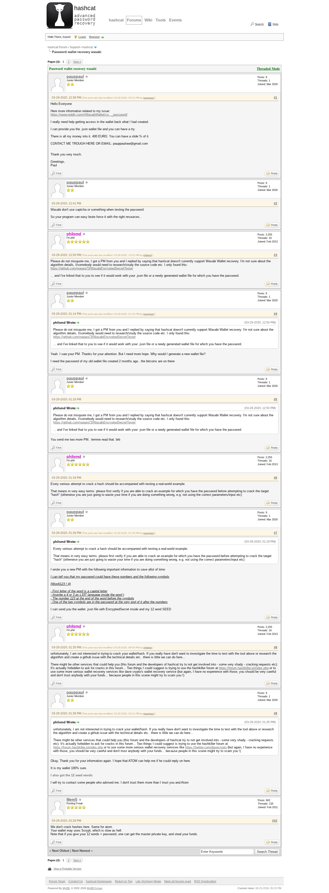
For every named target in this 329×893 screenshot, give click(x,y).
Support (75, 47)
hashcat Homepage (99, 881)
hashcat (116, 20)
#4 (275, 314)
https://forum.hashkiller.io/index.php (244, 668)
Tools (161, 20)
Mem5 (71, 800)
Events (175, 20)
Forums (134, 20)
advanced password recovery (83, 15)
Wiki (148, 20)
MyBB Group (94, 888)
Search (259, 24)
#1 (275, 97)
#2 (275, 203)
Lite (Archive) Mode (148, 881)
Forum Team (57, 881)
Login (82, 36)
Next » (77, 61)
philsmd (147, 255)
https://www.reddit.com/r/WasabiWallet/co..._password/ (89, 114)
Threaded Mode (268, 68)
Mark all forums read (177, 881)
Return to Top (123, 881)
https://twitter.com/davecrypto (206, 747)
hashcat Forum (57, 47)
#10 (274, 820)
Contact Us (75, 881)
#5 (275, 399)
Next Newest (81, 851)
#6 (275, 477)
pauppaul (75, 76)
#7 (275, 533)
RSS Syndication (205, 881)
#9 (275, 713)
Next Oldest (60, 851)
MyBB (66, 888)
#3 (275, 255)
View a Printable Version (67, 868)
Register (94, 36)
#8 (275, 647)
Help (275, 24)
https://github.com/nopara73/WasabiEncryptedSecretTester (92, 268)
